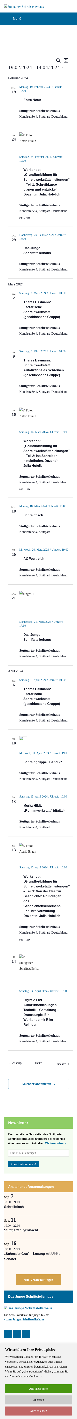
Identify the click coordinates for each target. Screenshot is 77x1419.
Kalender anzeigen (38, 1280)
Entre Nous (32, 100)
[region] (38, 1381)
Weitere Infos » (55, 1143)
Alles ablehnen (38, 1410)
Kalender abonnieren (36, 1084)
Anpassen (38, 1399)
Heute (38, 1063)
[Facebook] (8, 1334)
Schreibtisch (33, 515)
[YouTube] (26, 1334)
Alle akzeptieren (38, 1388)
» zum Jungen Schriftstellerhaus (24, 1319)
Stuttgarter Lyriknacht (21, 1230)
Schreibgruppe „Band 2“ (42, 762)
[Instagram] (17, 1334)
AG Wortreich (33, 558)
